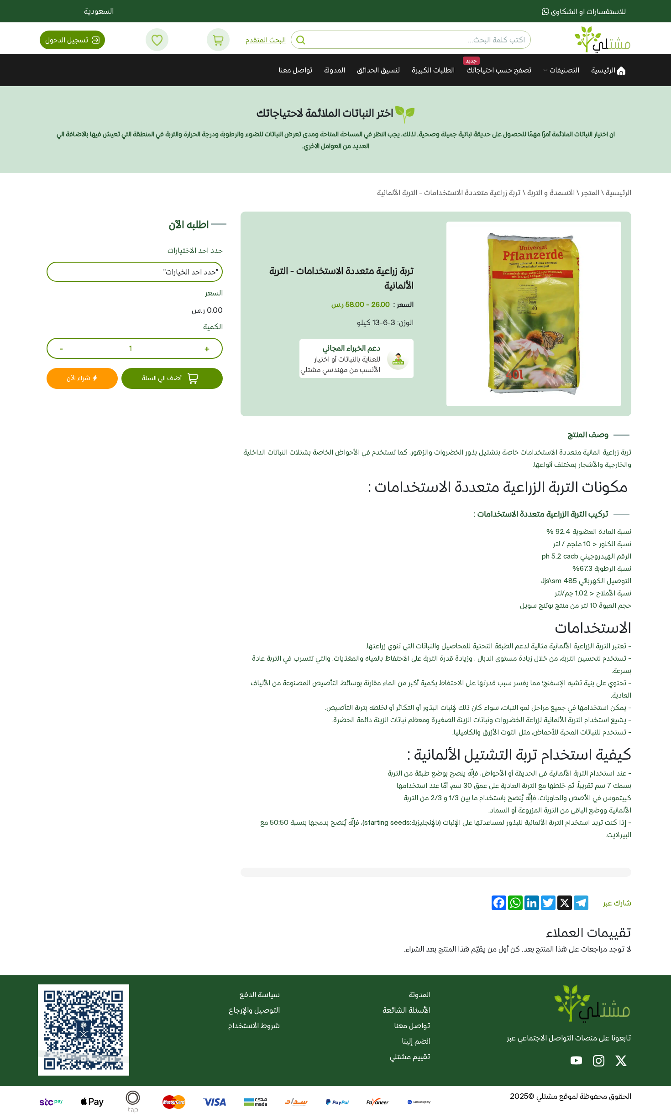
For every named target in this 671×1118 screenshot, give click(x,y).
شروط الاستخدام (254, 1025)
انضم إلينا (416, 1041)
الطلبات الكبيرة (433, 70)
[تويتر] (621, 1062)
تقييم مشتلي (410, 1056)
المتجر (589, 192)
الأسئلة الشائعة (406, 1010)
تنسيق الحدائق (378, 70)
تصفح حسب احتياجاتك (499, 70)
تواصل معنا (295, 70)
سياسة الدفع (260, 994)
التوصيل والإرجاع (254, 1010)
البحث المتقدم (266, 40)
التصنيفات (563, 70)
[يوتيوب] (576, 1062)
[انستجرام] (598, 1062)
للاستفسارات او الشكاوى (587, 11)
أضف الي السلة (162, 378)
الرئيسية (604, 70)
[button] (218, 40)
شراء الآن (79, 378)
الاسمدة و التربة (550, 192)
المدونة (334, 70)
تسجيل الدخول (67, 40)
